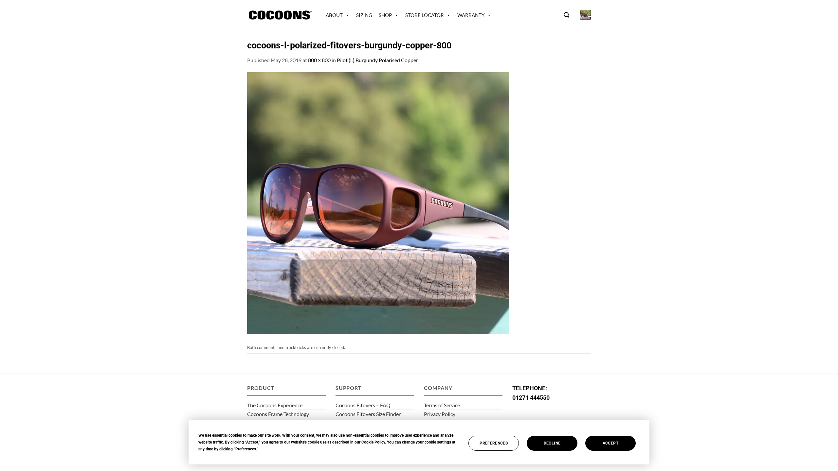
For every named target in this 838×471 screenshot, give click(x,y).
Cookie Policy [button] (373, 442)
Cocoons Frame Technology (278, 414)
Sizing (364, 15)
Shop (385, 15)
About (334, 15)
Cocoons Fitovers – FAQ (363, 405)
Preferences (494, 443)
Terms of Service (442, 405)
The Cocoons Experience (274, 405)
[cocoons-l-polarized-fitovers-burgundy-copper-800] (378, 202)
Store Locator (424, 15)
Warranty (470, 15)
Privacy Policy (439, 414)
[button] (585, 15)
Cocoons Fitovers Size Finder (368, 414)
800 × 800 (319, 60)
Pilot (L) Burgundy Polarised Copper (377, 60)
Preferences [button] (245, 449)
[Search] (566, 15)
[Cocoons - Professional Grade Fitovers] (280, 15)
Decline (552, 443)
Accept (610, 443)
